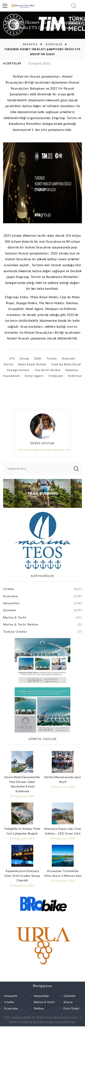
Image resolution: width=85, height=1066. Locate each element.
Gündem (9, 610)
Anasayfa (30, 44)
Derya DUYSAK (42, 443)
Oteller (8, 589)
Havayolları (11, 603)
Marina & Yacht (15, 617)
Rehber (39, 1008)
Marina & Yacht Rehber (21, 624)
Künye (68, 1002)
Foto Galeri (71, 1008)
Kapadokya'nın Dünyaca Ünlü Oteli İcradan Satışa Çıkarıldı (22, 875)
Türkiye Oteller (15, 631)
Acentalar (53, 44)
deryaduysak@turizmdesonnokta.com (44, 449)
